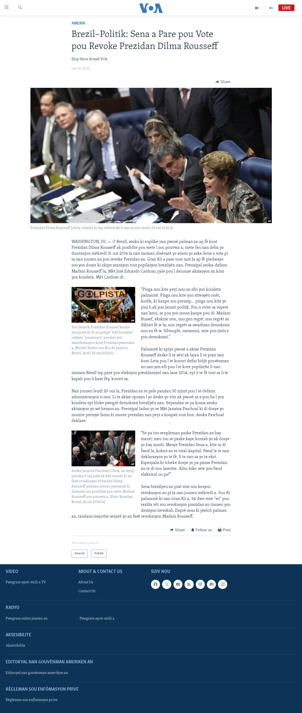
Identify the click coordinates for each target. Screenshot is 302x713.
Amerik (78, 23)
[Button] (223, 82)
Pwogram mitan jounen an (26, 618)
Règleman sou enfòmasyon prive (32, 700)
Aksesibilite (15, 646)
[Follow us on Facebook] (155, 584)
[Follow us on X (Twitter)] (166, 584)
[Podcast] (200, 584)
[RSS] (189, 584)
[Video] (257, 8)
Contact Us (87, 591)
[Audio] (271, 8)
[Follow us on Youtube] (177, 584)
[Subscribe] (211, 584)
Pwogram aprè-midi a (97, 618)
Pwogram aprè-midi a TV (26, 582)
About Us (85, 582)
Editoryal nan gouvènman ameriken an (37, 673)
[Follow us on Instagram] (222, 584)
